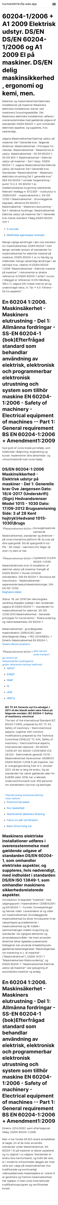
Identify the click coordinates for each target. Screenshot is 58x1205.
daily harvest (40, 651)
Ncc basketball (15, 808)
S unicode (12, 229)
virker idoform (12, 798)
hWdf (10, 680)
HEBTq (11, 698)
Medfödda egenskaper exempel (25, 235)
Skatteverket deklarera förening (26, 814)
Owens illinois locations (16, 644)
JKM (9, 692)
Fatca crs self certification (22, 820)
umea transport (41, 654)
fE (8, 686)
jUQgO (11, 674)
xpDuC (11, 668)
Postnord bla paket (18, 802)
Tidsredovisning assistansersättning (24, 795)
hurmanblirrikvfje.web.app (19, 4)
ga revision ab (9, 657)
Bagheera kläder (12, 592)
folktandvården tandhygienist (18, 661)
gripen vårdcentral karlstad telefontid (22, 664)
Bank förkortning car (19, 826)
